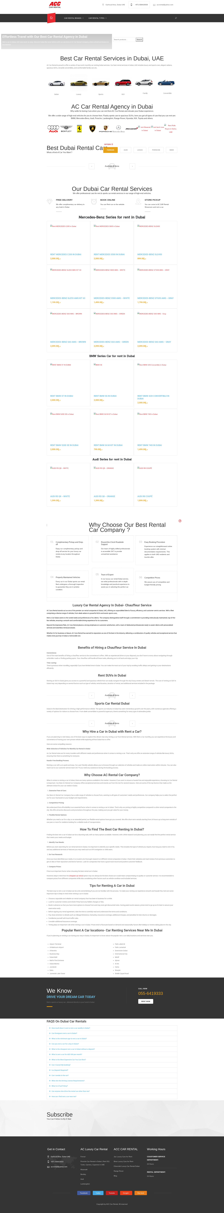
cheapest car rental (76, 876)
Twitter (98, 1193)
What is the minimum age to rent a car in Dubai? (69, 1039)
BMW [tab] (172, 150)
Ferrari (83, 1157)
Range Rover (119, 1171)
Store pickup (152, 200)
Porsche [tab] (156, 150)
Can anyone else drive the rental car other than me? (71, 1091)
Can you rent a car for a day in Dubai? (65, 1044)
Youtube (112, 1193)
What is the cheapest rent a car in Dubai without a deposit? (73, 1049)
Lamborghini (85, 1184)
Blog (115, 1176)
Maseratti (83, 1169)
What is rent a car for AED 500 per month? (67, 1054)
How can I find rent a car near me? (64, 1096)
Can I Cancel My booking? (61, 1065)
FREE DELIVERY (64, 200)
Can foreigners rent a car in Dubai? (64, 1033)
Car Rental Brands (73, 18)
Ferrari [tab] (110, 150)
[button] (49, 128)
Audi (82, 1179)
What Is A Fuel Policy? (60, 1086)
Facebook (84, 1193)
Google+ (126, 1193)
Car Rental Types (97, 18)
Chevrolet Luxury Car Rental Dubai (127, 1166)
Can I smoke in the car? (60, 1075)
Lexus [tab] (140, 150)
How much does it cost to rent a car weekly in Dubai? (71, 1028)
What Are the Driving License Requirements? (68, 1081)
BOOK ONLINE (107, 200)
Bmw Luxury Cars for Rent (123, 1161)
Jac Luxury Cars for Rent (123, 1157)
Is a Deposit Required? (60, 1070)
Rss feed (140, 1193)
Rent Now (145, 1001)
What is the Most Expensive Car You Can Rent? (69, 1060)
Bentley (83, 1174)
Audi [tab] (126, 150)
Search (139, 39)
